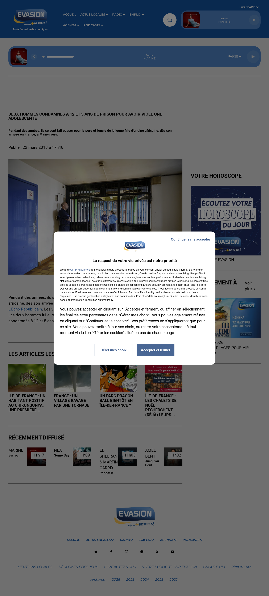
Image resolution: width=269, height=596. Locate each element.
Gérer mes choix (113, 349)
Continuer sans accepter (190, 239)
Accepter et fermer (155, 349)
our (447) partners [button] (79, 269)
